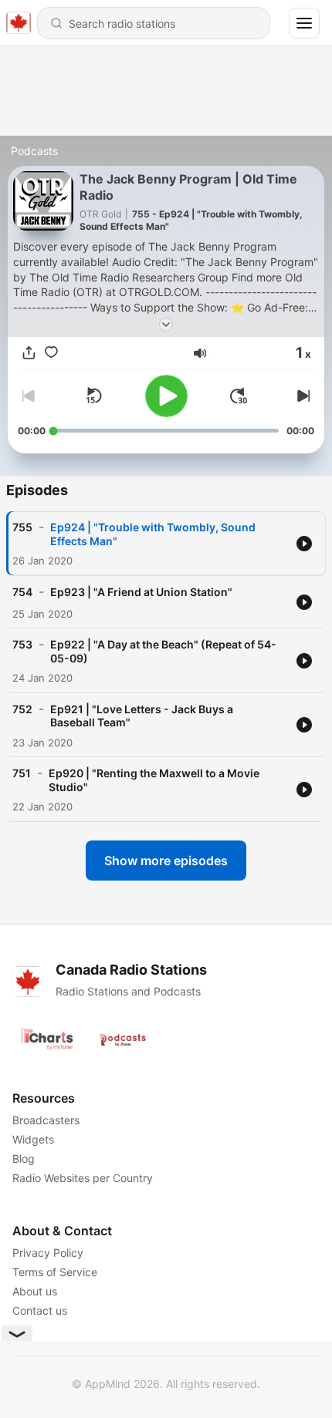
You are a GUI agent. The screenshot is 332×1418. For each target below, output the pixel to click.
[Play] (166, 396)
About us (34, 1291)
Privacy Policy (47, 1252)
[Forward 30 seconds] (238, 395)
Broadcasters (46, 1120)
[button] (200, 353)
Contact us (39, 1310)
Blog (23, 1158)
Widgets (33, 1139)
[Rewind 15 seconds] (93, 395)
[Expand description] (166, 325)
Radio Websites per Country (82, 1177)
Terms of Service (54, 1271)
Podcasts (34, 150)
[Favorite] (51, 352)
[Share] (29, 352)
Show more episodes (166, 860)
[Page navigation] (304, 23)
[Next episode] (302, 395)
